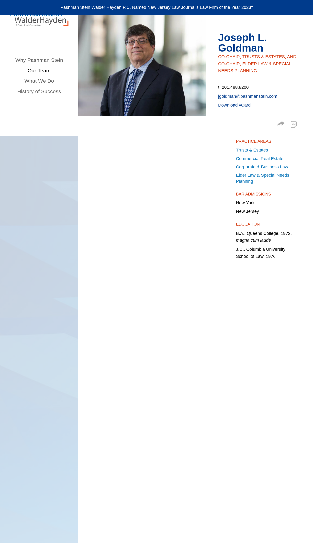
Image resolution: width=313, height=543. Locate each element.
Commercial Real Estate (259, 158)
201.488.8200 (235, 87)
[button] (281, 124)
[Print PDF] (294, 124)
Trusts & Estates (252, 150)
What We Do (39, 81)
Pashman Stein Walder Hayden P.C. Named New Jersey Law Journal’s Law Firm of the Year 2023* (156, 7)
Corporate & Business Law (262, 166)
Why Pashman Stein (39, 60)
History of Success (39, 91)
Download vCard (234, 105)
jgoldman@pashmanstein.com (247, 96)
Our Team (39, 70)
